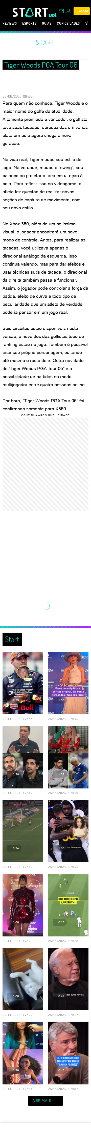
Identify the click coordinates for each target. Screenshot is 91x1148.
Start (45, 42)
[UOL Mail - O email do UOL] (61, 11)
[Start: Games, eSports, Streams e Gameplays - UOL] (31, 12)
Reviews (10, 23)
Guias (46, 23)
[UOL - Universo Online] (53, 15)
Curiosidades (68, 23)
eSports (29, 23)
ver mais (42, 1101)
